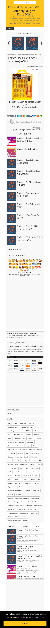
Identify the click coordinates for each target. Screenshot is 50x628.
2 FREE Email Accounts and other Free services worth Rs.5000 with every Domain (23, 335)
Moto (29, 472)
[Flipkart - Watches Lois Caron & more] (32, 43)
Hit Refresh (33, 457)
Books (10, 438)
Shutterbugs (28, 505)
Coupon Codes (12, 442)
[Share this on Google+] (22, 116)
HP (40, 461)
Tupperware (34, 513)
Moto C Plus (36, 472)
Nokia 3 (10, 479)
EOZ (9, 449)
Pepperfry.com (12, 487)
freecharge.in (35, 453)
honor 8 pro (25, 461)
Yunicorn (25, 520)
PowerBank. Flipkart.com (15, 490)
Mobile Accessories (19, 472)
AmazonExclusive (34, 423)
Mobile (10, 472)
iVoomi (40, 464)
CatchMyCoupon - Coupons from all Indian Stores (25, 346)
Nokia (36, 475)
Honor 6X (16, 461)
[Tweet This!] (19, 116)
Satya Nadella (25, 502)
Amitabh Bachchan (27, 427)
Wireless (10, 517)
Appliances (20, 431)
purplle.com (36, 490)
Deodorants (11, 446)
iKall (16, 464)
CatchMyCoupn (32, 66)
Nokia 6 (33, 479)
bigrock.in (28, 434)
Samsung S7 (35, 498)
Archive (38, 526)
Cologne (38, 438)
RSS (37, 7)
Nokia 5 (26, 479)
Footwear (20, 453)
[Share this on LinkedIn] (34, 116)
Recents (11, 526)
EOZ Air (15, 449)
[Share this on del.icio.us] (31, 116)
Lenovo (22, 468)
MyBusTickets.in (28, 475)
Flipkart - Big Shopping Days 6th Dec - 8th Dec (28, 572)
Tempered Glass (13, 513)
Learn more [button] (39, 617)
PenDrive (36, 483)
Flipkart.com (11, 453)
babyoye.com (38, 431)
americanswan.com (13, 427)
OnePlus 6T (18, 483)
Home (8, 54)
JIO (9, 468)
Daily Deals (30, 442)
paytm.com (28, 483)
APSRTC (28, 431)
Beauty (10, 434)
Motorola (17, 475)
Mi (27, 468)
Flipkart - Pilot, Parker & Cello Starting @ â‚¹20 (29, 562)
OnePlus (10, 483)
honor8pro (34, 461)
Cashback (31, 438)
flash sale (32, 449)
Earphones (20, 446)
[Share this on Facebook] (16, 116)
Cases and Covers (19, 438)
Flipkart (9, 413)
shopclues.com (36, 502)
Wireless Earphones (21, 517)
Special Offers (31, 509)
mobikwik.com (34, 468)
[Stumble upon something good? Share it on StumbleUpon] (25, 116)
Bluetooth (36, 434)
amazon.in (23, 423)
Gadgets (10, 457)
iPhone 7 (32, 464)
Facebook (13, 7)
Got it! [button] (25, 624)
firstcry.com (23, 449)
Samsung (18, 494)
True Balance (24, 513)
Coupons (21, 442)
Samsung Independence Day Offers (18, 498)
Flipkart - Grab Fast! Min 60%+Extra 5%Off (27, 551)
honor (9, 461)
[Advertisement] (25, 389)
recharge (10, 494)
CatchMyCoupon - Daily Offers (25, 12)
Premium (27, 490)
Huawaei (10, 464)
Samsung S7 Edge (13, 502)
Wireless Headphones (14, 520)
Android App (11, 431)
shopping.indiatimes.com (15, 505)
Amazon (15, 423)
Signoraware (38, 505)
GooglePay (18, 457)
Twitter (22, 7)
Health (26, 457)
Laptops (14, 468)
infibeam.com (24, 464)
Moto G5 (10, 475)
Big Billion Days (18, 434)
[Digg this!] (28, 116)
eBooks (35, 446)
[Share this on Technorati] (41, 116)
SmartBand (11, 509)
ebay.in (28, 446)
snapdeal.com (21, 509)
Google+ (29, 7)
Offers (39, 479)
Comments (25, 526)
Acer (9, 423)
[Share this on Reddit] (38, 116)
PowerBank (22, 487)
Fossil (27, 453)
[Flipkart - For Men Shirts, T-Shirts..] (18, 43)
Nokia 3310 (18, 479)
